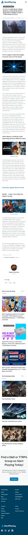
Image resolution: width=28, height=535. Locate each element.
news (14, 282)
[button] (26, 2)
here (7, 180)
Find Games (14, 479)
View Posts (14, 273)
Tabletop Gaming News (8, 6)
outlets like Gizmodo (14, 100)
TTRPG (10, 282)
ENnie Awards (7, 160)
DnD (6, 282)
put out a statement (16, 114)
